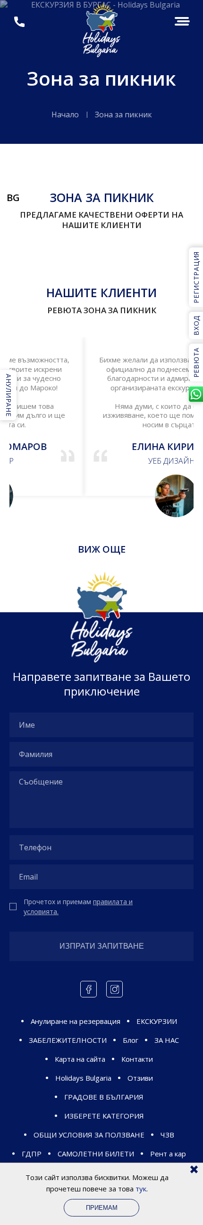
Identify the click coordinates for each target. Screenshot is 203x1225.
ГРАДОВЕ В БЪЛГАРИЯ (104, 1097)
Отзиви (140, 1078)
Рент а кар (168, 1153)
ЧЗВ (167, 1134)
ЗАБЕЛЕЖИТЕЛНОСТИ (68, 1040)
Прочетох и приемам (78, 906)
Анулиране (8, 395)
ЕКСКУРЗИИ (156, 1021)
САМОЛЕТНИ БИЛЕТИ (96, 1153)
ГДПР (32, 1153)
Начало (65, 114)
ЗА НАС (166, 1040)
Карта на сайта (80, 1059)
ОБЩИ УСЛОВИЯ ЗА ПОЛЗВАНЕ (89, 1134)
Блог (130, 1040)
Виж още (102, 549)
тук (140, 1188)
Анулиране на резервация (75, 1021)
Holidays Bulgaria (83, 1078)
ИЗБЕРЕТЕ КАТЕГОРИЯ (104, 1115)
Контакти (137, 1059)
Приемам (102, 1207)
